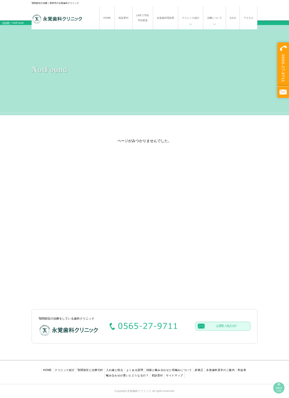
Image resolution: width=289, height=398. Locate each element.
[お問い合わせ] (283, 92)
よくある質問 (134, 370)
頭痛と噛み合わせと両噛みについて (169, 370)
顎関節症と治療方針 (90, 370)
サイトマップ (174, 375)
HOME (6, 22)
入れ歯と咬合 (114, 370)
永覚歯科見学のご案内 (220, 370)
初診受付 (157, 375)
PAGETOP (279, 389)
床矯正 (199, 370)
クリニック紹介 (65, 370)
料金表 (242, 370)
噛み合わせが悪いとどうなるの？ (127, 375)
